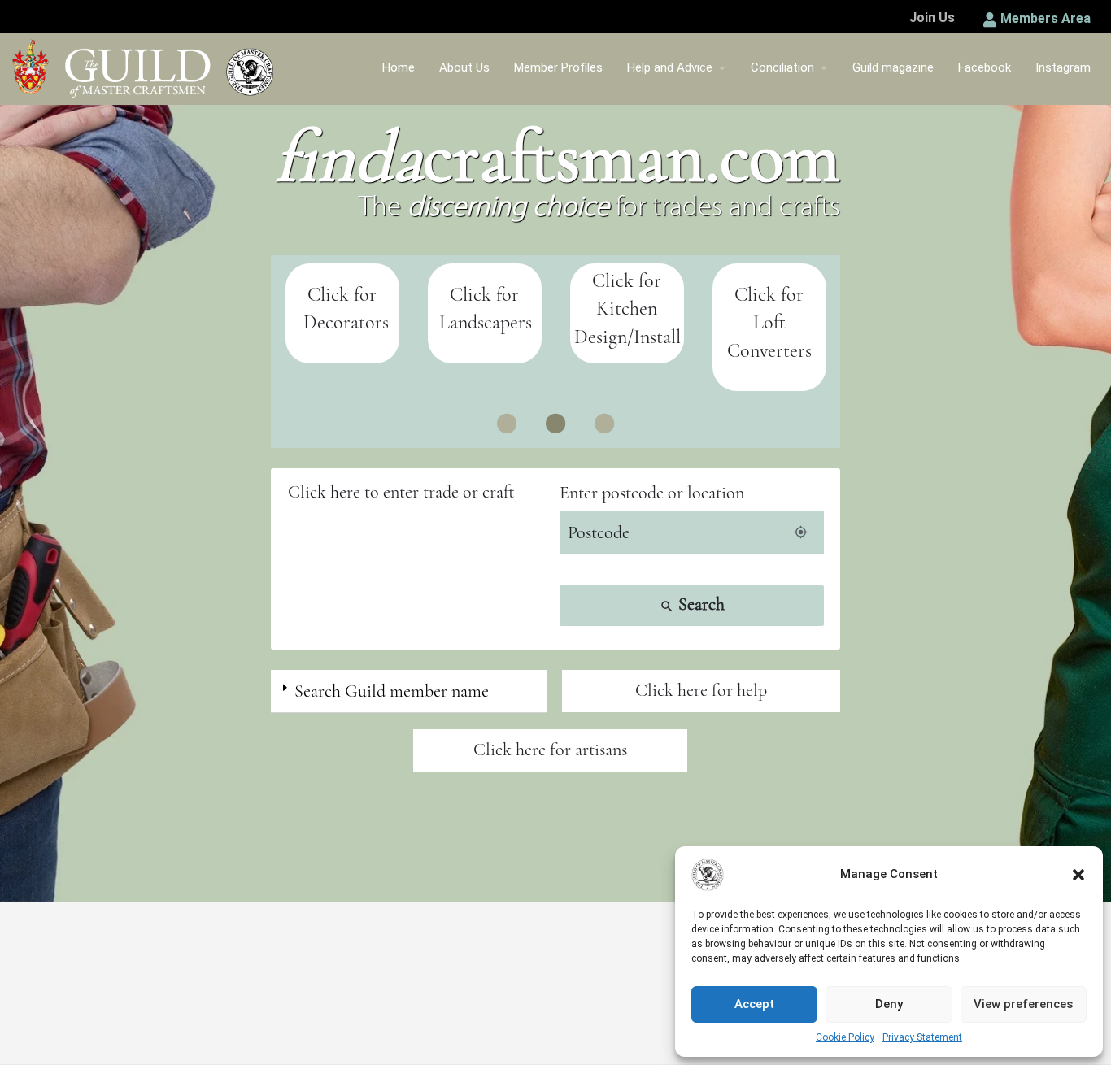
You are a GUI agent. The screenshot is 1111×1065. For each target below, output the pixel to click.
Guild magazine (893, 67)
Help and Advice (669, 67)
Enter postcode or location (652, 492)
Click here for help (701, 690)
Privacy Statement (922, 1037)
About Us (464, 67)
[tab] (409, 691)
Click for (484, 294)
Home (398, 67)
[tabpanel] (342, 313)
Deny (889, 1004)
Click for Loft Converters (769, 323)
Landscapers (485, 322)
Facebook (984, 67)
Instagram (1063, 67)
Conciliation (782, 67)
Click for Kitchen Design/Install (627, 309)
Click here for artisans (550, 749)
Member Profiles (558, 67)
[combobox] (419, 492)
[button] (1078, 875)
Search (692, 604)
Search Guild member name (391, 691)
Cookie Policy (845, 1037)
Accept (754, 1004)
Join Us (932, 17)
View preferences (1023, 1004)
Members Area (1045, 18)
